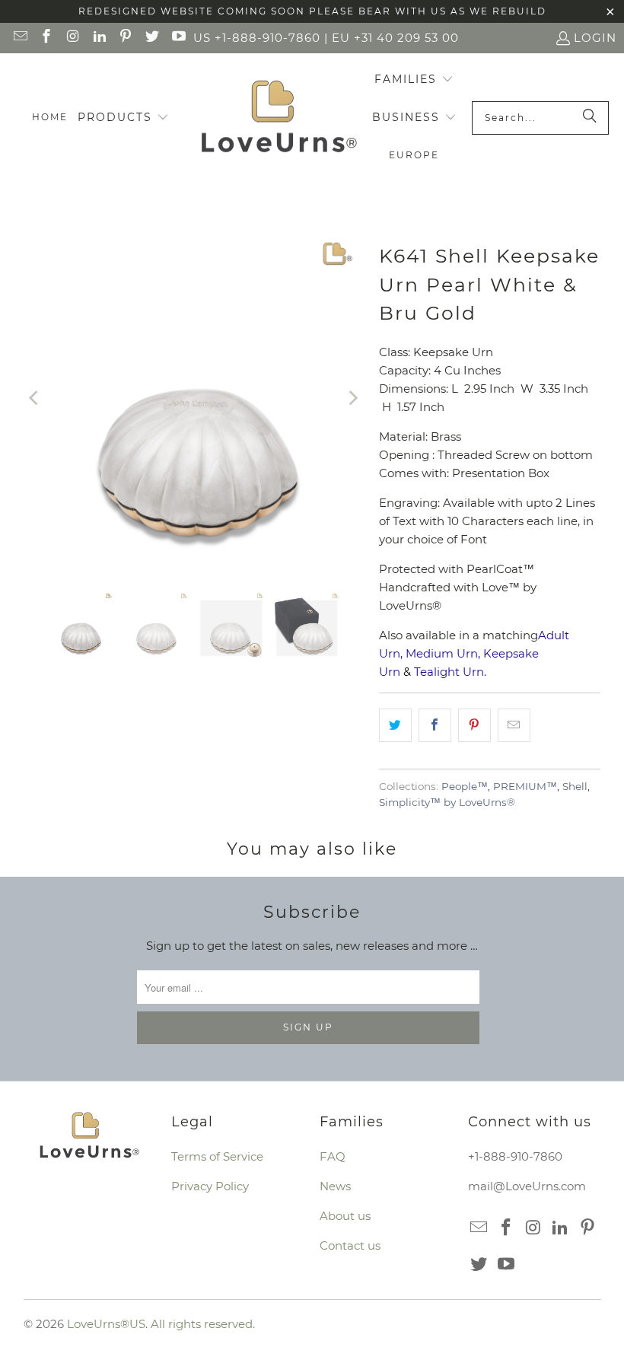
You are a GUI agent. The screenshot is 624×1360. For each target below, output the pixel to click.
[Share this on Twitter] (395, 725)
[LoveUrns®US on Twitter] (151, 37)
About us (345, 1216)
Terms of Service (217, 1156)
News (335, 1186)
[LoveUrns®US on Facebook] (46, 37)
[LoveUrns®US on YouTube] (178, 37)
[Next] (352, 398)
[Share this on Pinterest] (474, 725)
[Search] (590, 118)
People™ (464, 786)
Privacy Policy (210, 1186)
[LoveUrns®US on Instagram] (72, 37)
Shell (574, 786)
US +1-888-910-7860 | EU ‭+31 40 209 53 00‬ (326, 37)
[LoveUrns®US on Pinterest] (125, 37)
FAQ (332, 1156)
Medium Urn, (443, 653)
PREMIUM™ (525, 786)
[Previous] (35, 398)
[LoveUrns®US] (279, 118)
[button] (123, 118)
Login (595, 37)
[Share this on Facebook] (435, 725)
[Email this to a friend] (514, 725)
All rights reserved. (203, 1324)
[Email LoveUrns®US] (19, 37)
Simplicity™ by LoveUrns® (447, 802)
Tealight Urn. (450, 671)
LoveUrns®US (106, 1324)
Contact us (350, 1245)
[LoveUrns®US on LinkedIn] (99, 37)
